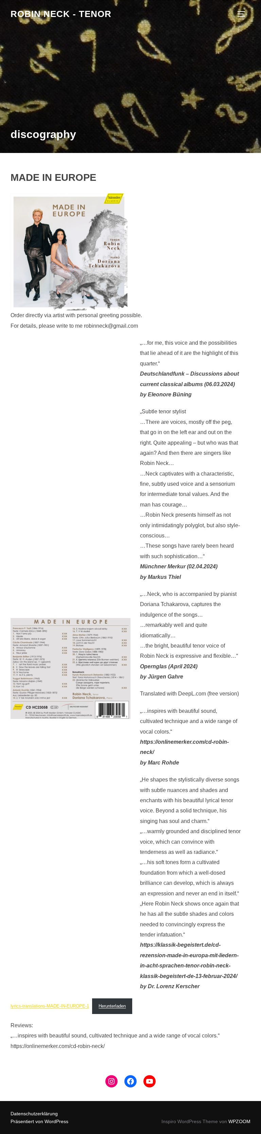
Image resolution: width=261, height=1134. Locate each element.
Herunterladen (112, 1006)
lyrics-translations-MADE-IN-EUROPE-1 (50, 1006)
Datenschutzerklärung (34, 1113)
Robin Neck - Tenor (61, 14)
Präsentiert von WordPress (39, 1121)
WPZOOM (239, 1121)
